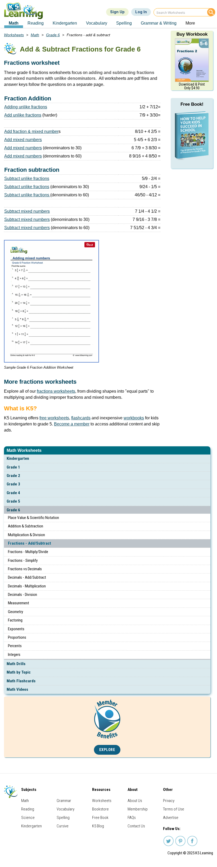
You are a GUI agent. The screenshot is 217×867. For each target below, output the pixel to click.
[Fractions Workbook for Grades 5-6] (192, 59)
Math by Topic (19, 672)
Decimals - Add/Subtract (27, 577)
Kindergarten (18, 458)
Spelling (63, 817)
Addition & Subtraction (25, 526)
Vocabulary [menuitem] (96, 23)
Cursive (63, 826)
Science (28, 817)
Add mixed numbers (23, 139)
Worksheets (14, 35)
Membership (138, 809)
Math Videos (17, 689)
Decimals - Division (22, 594)
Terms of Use (173, 809)
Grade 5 (13, 501)
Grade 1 (13, 467)
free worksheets (54, 418)
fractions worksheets (56, 391)
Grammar (64, 800)
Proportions (17, 637)
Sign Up (117, 12)
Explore (107, 750)
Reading (27, 809)
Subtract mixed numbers (27, 211)
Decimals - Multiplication (27, 586)
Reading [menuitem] (36, 23)
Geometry (15, 611)
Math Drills (16, 663)
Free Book (100, 817)
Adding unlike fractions (25, 107)
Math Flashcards (21, 681)
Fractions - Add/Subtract (29, 543)
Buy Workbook (192, 34)
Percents (15, 645)
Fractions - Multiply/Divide (28, 551)
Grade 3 (13, 484)
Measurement (18, 603)
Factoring (15, 620)
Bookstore (100, 809)
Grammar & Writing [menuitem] (159, 23)
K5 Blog (98, 826)
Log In (141, 12)
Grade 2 (13, 475)
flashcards (81, 418)
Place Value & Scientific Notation (33, 517)
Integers (14, 654)
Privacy (168, 800)
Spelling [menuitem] (124, 23)
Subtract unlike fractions (26, 178)
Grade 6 (13, 510)
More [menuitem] (190, 23)
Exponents (16, 629)
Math (35, 35)
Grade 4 (13, 492)
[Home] (25, 10)
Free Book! (192, 104)
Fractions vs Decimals (25, 569)
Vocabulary (65, 809)
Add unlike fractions (22, 115)
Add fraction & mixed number (31, 131)
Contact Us (136, 826)
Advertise (170, 817)
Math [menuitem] (14, 23)
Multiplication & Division (26, 534)
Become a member (71, 424)
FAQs (132, 817)
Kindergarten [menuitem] (65, 23)
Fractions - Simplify (23, 560)
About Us (135, 800)
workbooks (134, 418)
